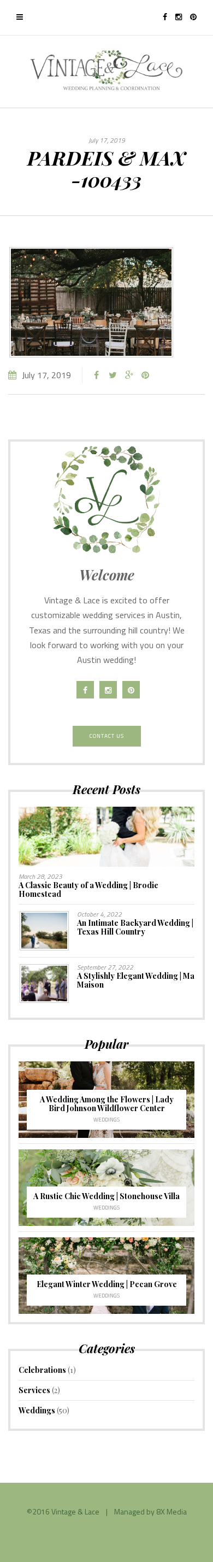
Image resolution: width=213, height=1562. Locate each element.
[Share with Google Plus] (129, 375)
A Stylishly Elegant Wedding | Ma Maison (135, 980)
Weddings (106, 1119)
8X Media (171, 1511)
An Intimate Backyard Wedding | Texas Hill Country (135, 927)
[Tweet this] (112, 375)
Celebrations (42, 1370)
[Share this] (96, 375)
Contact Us (107, 736)
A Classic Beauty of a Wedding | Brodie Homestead (88, 889)
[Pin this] (145, 375)
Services (34, 1390)
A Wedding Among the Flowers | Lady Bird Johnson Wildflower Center (107, 1103)
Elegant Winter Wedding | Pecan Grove (107, 1284)
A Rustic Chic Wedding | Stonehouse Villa (106, 1196)
